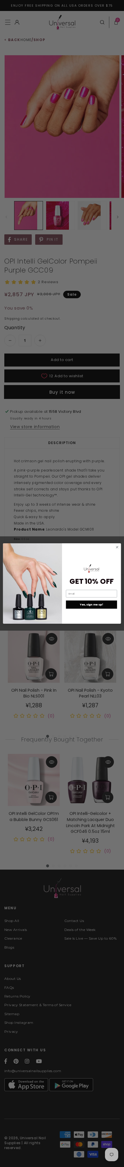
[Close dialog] (117, 547)
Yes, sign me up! (91, 604)
